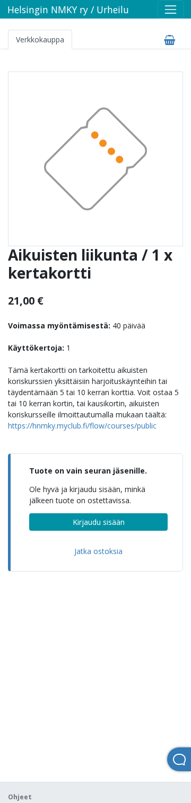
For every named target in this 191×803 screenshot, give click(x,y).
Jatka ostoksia (98, 551)
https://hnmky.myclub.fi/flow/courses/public (82, 426)
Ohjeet (20, 796)
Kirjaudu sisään (99, 522)
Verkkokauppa (40, 39)
